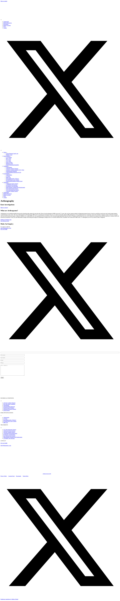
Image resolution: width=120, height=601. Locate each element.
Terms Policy (25, 476)
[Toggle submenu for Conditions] (8, 166)
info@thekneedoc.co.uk (6, 228)
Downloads (18, 476)
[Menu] (1, 19)
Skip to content (4, 1)
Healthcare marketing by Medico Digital (9, 599)
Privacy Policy (4, 476)
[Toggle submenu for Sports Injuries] (10, 156)
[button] (60, 148)
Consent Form (11, 476)
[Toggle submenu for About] (6, 152)
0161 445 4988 (4, 229)
